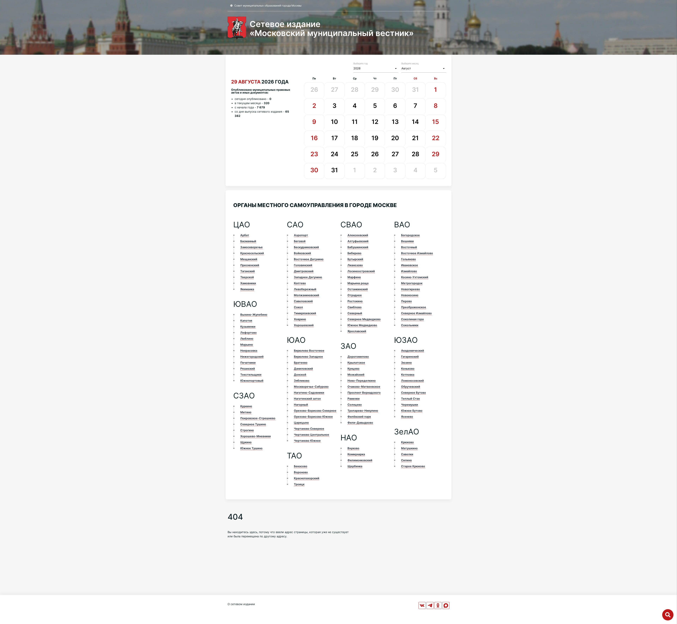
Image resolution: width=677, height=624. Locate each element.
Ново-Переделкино (361, 380)
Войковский (302, 253)
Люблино (246, 338)
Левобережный (305, 289)
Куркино (246, 406)
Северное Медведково (364, 319)
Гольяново (408, 259)
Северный (354, 313)
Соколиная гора (412, 319)
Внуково (353, 448)
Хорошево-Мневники (255, 436)
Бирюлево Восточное (309, 350)
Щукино (246, 442)
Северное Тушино (253, 424)
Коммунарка (356, 454)
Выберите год (360, 63)
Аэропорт (301, 235)
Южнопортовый (251, 380)
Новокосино (409, 295)
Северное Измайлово (416, 313)
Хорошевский (304, 325)
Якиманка (247, 289)
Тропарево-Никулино (362, 410)
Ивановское (409, 265)
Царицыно (301, 422)
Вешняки (407, 241)
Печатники (248, 362)
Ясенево (407, 416)
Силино (406, 460)
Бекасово (300, 466)
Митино (245, 412)
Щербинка (354, 466)
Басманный (248, 241)
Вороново (301, 472)
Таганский (247, 271)
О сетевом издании (241, 604)
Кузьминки (247, 326)
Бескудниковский (306, 247)
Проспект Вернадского (364, 392)
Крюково (407, 442)
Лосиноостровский (361, 271)
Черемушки (409, 404)
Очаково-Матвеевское (363, 386)
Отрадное (354, 295)
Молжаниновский (306, 295)
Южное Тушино (251, 448)
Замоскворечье (251, 247)
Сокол (298, 307)
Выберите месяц (410, 63)
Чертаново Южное (307, 440)
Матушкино (409, 448)
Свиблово (354, 307)
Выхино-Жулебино (253, 314)
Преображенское (413, 307)
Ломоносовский (412, 380)
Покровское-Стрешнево (257, 418)
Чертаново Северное (309, 428)
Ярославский (356, 331)
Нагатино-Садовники (309, 392)
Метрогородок (411, 283)
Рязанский (247, 368)
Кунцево (353, 368)
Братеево (300, 362)
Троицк (299, 484)
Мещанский (248, 259)
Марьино (246, 344)
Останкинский (357, 289)
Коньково (407, 368)
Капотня (246, 320)
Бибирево (354, 253)
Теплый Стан (410, 398)
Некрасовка (248, 350)
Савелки (407, 454)
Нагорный (301, 404)
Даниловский (303, 368)
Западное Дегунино (308, 277)
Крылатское (356, 362)
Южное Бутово (411, 410)
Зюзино (406, 362)
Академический (412, 350)
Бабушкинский (357, 247)
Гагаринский (410, 356)
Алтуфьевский (357, 241)
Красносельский (252, 253)
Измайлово (409, 271)
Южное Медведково (362, 325)
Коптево (300, 283)
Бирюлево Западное (308, 356)
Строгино (247, 430)
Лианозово (355, 265)
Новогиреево (410, 289)
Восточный (409, 247)
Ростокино (355, 301)
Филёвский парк (359, 416)
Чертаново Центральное (311, 434)
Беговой (300, 241)
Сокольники (409, 325)
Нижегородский (252, 356)
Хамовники (248, 283)
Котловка (407, 374)
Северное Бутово (413, 392)
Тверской (247, 277)
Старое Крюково (413, 466)
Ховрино (300, 319)
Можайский (355, 374)
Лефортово (248, 332)
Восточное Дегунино (309, 259)
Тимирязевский (305, 313)
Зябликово (301, 380)
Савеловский (303, 301)
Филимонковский (359, 460)
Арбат (244, 235)
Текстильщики (250, 374)
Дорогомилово (358, 356)
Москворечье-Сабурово (311, 386)
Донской (300, 374)
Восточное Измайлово (417, 253)
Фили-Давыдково (360, 422)
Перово (406, 301)
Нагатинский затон (307, 398)
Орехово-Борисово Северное (315, 410)
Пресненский (249, 265)
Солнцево (354, 404)
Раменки (353, 398)
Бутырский (355, 259)
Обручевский (410, 386)
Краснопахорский (306, 478)
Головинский (303, 265)
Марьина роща (357, 283)
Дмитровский (303, 271)
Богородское (410, 235)
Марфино (354, 277)
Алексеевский (357, 235)
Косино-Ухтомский (414, 277)
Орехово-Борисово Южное (313, 416)
